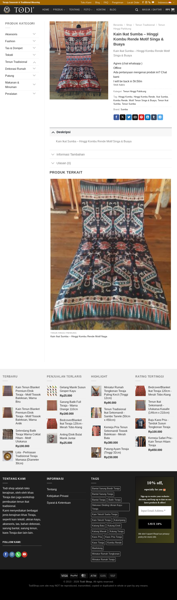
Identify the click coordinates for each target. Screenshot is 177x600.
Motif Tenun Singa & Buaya (142, 100)
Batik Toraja (114, 499)
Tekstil (9, 54)
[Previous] (51, 350)
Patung (9, 75)
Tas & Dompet (13, 48)
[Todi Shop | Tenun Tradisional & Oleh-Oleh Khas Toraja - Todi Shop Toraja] (20, 9)
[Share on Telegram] (160, 117)
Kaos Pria (97, 537)
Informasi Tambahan (71, 154)
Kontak (101, 9)
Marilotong (97, 548)
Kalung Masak (99, 531)
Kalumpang (119, 520)
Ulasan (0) (64, 163)
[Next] (60, 350)
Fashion (10, 41)
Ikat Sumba (162, 96)
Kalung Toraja (116, 531)
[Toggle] (34, 34)
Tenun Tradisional (16, 61)
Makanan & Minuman (12, 85)
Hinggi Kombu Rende (144, 96)
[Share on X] (122, 117)
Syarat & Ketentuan (59, 502)
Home (45, 9)
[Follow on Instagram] (146, 2)
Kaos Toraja (98, 542)
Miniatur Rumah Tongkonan (105, 553)
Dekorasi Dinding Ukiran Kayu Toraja (107, 507)
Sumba (124, 109)
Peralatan (11, 93)
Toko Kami (86, 2)
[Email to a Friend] (135, 117)
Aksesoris (11, 34)
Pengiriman (117, 2)
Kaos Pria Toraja (113, 537)
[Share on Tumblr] (154, 117)
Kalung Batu (98, 525)
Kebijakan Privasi (57, 495)
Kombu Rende (120, 100)
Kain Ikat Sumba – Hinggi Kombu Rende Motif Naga (78, 336)
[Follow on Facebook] (143, 2)
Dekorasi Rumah (15, 68)
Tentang (74, 9)
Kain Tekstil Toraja (101, 520)
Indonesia (163, 2)
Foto (87, 9)
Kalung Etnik (114, 525)
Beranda (118, 25)
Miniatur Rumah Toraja (103, 559)
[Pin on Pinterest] (141, 117)
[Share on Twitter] (129, 117)
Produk (58, 9)
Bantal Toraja (98, 499)
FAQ (106, 2)
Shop (129, 25)
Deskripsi (64, 132)
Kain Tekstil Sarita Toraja (104, 514)
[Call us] (149, 2)
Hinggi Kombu (125, 96)
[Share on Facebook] (116, 117)
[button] (136, 9)
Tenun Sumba (129, 104)
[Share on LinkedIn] (148, 117)
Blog (97, 2)
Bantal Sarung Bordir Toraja (106, 488)
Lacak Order (133, 2)
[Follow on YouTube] (153, 2)
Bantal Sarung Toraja (102, 494)
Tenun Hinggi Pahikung (134, 91)
